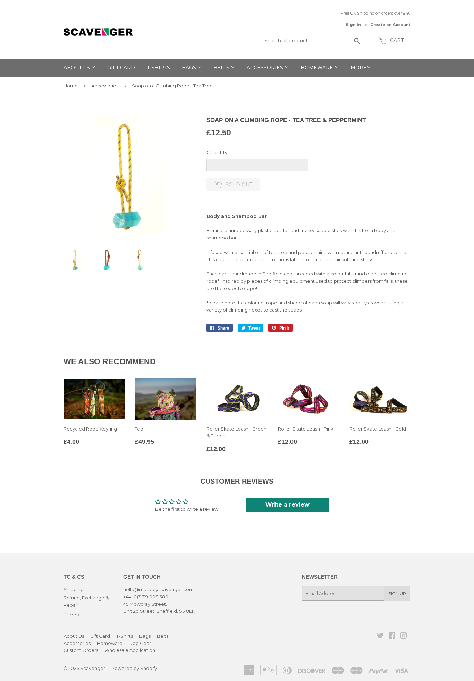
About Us (77, 68)
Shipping (74, 589)
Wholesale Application (129, 650)
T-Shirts (158, 68)
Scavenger (92, 668)
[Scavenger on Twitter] (380, 636)
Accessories (266, 68)
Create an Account (390, 24)
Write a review (287, 504)
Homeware (318, 68)
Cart (396, 40)
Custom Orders (81, 650)
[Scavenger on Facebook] (392, 636)
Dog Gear (140, 643)
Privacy (72, 613)
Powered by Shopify (134, 668)
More (358, 68)
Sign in (353, 24)
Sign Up (397, 593)
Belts (222, 68)
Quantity (217, 153)
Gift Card (121, 68)
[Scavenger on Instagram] (403, 636)
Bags (189, 68)
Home (71, 85)
